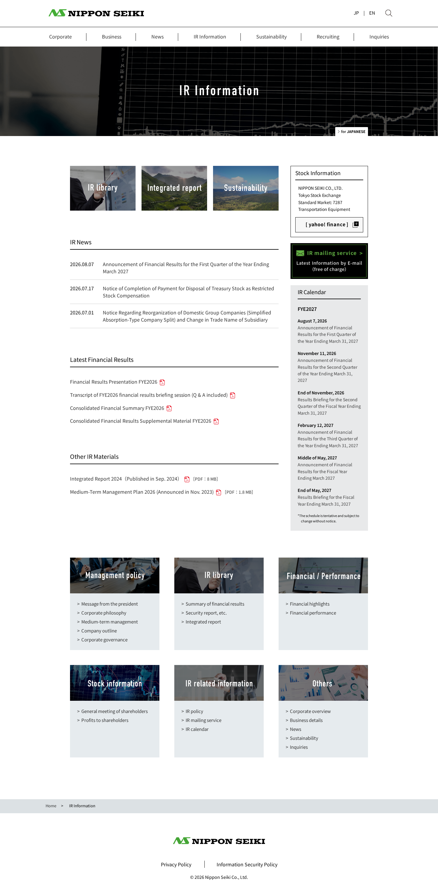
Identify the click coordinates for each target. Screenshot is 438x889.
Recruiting (328, 36)
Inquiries (379, 36)
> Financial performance (311, 612)
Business (111, 36)
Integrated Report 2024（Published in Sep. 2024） (145, 478)
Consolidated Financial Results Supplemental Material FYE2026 (140, 420)
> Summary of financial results (212, 604)
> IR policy (192, 711)
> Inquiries (297, 747)
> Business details (304, 720)
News (157, 36)
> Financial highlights (308, 604)
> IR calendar (195, 729)
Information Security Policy (247, 864)
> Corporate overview (308, 711)
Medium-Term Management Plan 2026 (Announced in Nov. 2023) (163, 491)
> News (293, 729)
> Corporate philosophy (101, 612)
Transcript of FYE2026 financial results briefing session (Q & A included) (149, 394)
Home (51, 805)
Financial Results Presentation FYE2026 (113, 381)
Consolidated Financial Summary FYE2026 (117, 407)
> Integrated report (201, 621)
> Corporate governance (102, 639)
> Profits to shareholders (102, 720)
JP (356, 13)
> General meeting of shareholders (112, 711)
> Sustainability (302, 738)
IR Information (210, 36)
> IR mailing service (201, 720)
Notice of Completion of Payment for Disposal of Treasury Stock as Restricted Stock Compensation (188, 292)
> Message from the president (107, 604)
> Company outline (97, 630)
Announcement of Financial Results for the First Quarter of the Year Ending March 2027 (186, 267)
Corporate (60, 36)
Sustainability (271, 36)
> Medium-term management (107, 621)
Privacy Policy (176, 864)
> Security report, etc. (204, 612)
